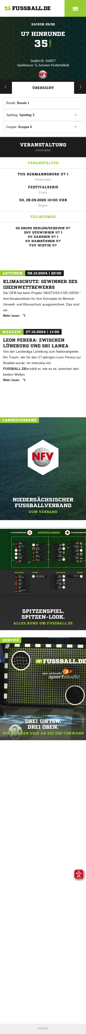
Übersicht (43, 87)
